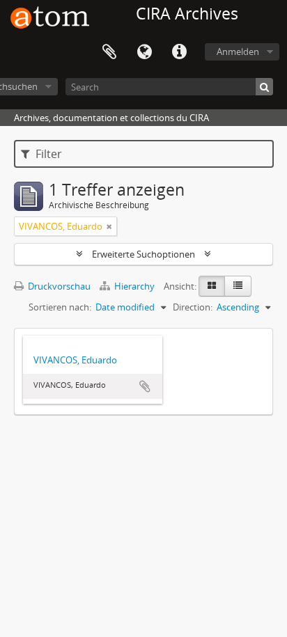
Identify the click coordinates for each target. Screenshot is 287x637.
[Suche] (264, 86)
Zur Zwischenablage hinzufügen (145, 386)
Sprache (144, 52)
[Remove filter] (109, 226)
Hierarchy (134, 286)
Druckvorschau (58, 286)
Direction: (192, 307)
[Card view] (212, 286)
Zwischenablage (109, 52)
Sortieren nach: (60, 307)
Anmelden (238, 51)
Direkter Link (179, 52)
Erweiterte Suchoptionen (143, 254)
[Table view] (237, 286)
